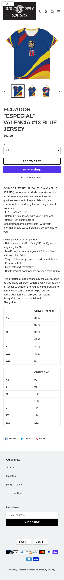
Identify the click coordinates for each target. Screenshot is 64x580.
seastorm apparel (26, 569)
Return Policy (14, 484)
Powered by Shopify (45, 569)
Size (5, 144)
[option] (18, 91)
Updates (11, 476)
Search (10, 467)
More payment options (32, 177)
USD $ (39, 541)
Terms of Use (14, 493)
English (23, 541)
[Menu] (58, 10)
